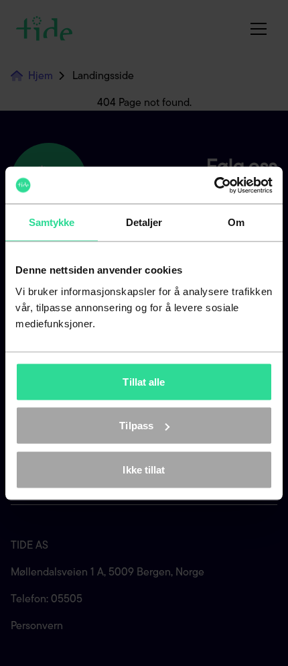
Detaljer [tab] (144, 222)
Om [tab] (236, 222)
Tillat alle (144, 381)
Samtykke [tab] (52, 222)
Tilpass (136, 425)
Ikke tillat (144, 469)
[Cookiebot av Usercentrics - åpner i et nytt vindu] (214, 185)
